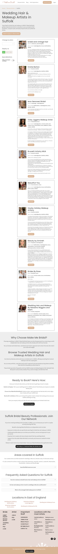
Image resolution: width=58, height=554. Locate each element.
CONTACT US (24, 528)
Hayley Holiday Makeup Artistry (38, 209)
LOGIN (4, 529)
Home (3, 8)
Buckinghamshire (38, 526)
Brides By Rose (34, 271)
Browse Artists (21, 2)
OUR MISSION (24, 517)
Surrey (49, 517)
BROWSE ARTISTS (5, 519)
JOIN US (14, 515)
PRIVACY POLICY (25, 522)
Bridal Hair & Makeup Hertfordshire (10, 506)
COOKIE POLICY (25, 524)
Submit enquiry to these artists (11, 33)
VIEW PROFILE (31, 60)
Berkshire (50, 519)
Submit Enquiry (47, 2)
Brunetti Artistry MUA (37, 151)
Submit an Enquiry (29, 404)
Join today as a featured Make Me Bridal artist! (29, 446)
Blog (27, 2)
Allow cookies (29, 551)
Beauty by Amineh (36, 240)
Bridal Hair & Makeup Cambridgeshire (29, 502)
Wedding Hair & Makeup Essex (47, 502)
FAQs (4, 526)
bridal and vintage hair (38, 42)
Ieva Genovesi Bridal (37, 101)
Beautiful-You (34, 183)
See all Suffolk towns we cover (28, 467)
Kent (49, 530)
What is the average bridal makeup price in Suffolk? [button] (28, 490)
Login (54, 2)
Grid (7, 52)
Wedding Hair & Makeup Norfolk (29, 506)
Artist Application (34, 2)
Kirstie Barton (34, 67)
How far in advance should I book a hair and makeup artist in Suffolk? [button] (28, 480)
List (3, 52)
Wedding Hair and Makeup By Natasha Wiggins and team (39, 307)
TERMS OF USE (24, 519)
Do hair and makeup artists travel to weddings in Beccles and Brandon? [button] (28, 485)
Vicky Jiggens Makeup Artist (40, 120)
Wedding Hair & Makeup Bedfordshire (11, 502)
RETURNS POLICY (25, 526)
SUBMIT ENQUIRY (5, 516)
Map (11, 52)
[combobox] (8, 43)
